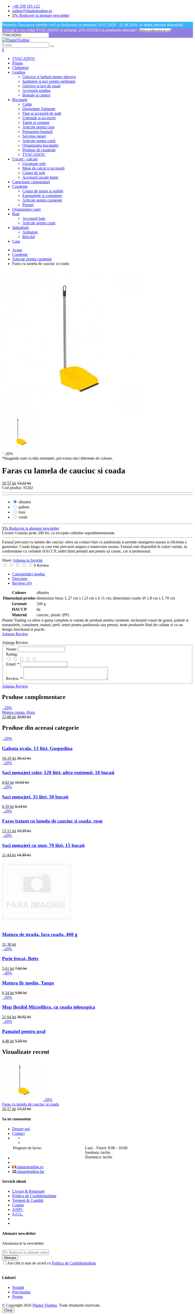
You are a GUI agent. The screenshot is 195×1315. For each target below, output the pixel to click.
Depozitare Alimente (38, 109)
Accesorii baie (33, 218)
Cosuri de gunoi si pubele (42, 191)
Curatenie (20, 186)
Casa (16, 241)
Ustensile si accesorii (39, 118)
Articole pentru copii (38, 141)
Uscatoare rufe (34, 163)
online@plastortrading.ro (32, 11)
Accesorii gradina (36, 90)
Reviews (22, 583)
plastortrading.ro (29, 1167)
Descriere (19, 578)
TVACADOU (23, 58)
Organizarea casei (26, 209)
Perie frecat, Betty (20, 958)
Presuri (28, 205)
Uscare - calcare (25, 159)
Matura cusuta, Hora (18, 712)
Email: (13, 664)
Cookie (18, 1205)
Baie (16, 214)
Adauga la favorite (28, 560)
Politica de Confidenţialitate (34, 1196)
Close (8, 1310)
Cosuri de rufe (33, 173)
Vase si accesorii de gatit (41, 113)
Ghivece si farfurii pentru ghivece (49, 77)
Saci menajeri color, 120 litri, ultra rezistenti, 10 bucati (58, 772)
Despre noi (21, 1129)
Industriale (20, 227)
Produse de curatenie (39, 150)
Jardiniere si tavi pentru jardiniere (48, 81)
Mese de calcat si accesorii (43, 168)
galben (23, 507)
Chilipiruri (20, 67)
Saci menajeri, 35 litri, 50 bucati (35, 797)
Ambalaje (30, 232)
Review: (14, 678)
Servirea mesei (34, 136)
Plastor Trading (44, 1305)
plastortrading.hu (30, 1171)
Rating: (12, 654)
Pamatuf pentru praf (23, 1031)
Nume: (11, 649)
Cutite (27, 104)
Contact (18, 1133)
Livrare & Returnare (28, 1191)
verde (22, 517)
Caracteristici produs (28, 574)
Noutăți (18, 1287)
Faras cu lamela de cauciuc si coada (30, 1104)
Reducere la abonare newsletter (40, 15)
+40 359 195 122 (26, 6)
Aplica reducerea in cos (155, 30)
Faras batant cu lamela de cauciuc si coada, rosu (52, 821)
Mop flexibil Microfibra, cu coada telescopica (48, 1007)
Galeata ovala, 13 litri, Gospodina (37, 748)
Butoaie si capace (36, 95)
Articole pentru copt (38, 127)
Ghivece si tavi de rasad (41, 86)
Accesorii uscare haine (40, 177)
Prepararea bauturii (37, 131)
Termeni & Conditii (27, 1200)
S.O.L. (17, 1214)
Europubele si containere (42, 195)
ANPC (17, 1209)
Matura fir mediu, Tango (28, 983)
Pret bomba (21, 1292)
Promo (17, 63)
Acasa (17, 250)
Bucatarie (19, 99)
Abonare (10, 1258)
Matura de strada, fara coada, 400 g (39, 934)
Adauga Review (15, 634)
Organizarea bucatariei (40, 145)
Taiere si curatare (36, 122)
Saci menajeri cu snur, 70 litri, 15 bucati (43, 845)
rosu (21, 512)
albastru (24, 502)
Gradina (18, 72)
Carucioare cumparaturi (31, 182)
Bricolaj (28, 237)
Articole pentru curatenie (42, 200)
